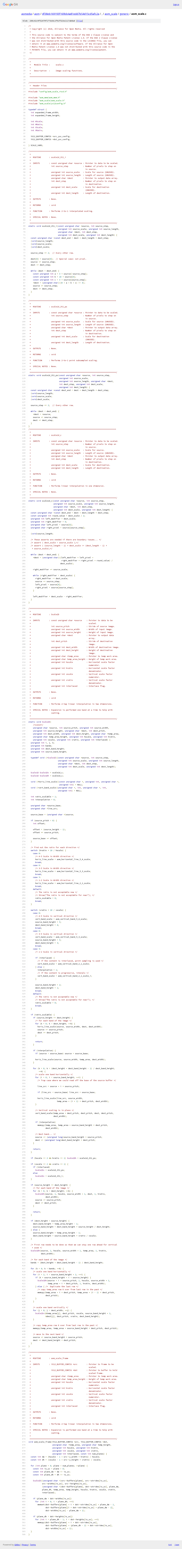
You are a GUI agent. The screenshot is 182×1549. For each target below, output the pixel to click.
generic (124, 13)
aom (37, 13)
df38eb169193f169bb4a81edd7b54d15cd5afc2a (70, 13)
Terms (33, 1544)
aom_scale (111, 13)
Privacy (25, 1544)
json (177, 1544)
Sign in (176, 4)
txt (170, 1544)
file (79, 21)
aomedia (26, 13)
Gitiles (17, 1544)
